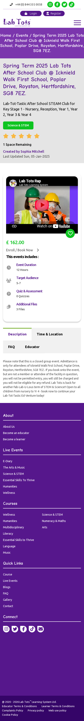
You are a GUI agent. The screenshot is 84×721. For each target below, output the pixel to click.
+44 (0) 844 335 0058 (28, 4)
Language (9, 546)
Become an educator (16, 433)
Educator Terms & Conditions (19, 706)
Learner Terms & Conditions (58, 706)
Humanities (10, 486)
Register (55, 13)
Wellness (9, 492)
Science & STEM (18, 125)
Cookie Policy (10, 714)
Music (7, 552)
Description (17, 334)
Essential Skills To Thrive (19, 480)
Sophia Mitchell (32, 151)
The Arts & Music (14, 467)
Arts (44, 527)
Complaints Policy (12, 710)
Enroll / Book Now (20, 250)
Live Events (10, 580)
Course (7, 574)
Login (33, 13)
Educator (32, 347)
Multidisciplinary (13, 527)
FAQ (11, 347)
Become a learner (14, 439)
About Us (9, 426)
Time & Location (50, 334)
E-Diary (7, 461)
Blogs (6, 587)
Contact (8, 606)
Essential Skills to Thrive (18, 540)
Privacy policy (36, 710)
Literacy (8, 533)
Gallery (7, 599)
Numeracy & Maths (54, 521)
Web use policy (57, 710)
